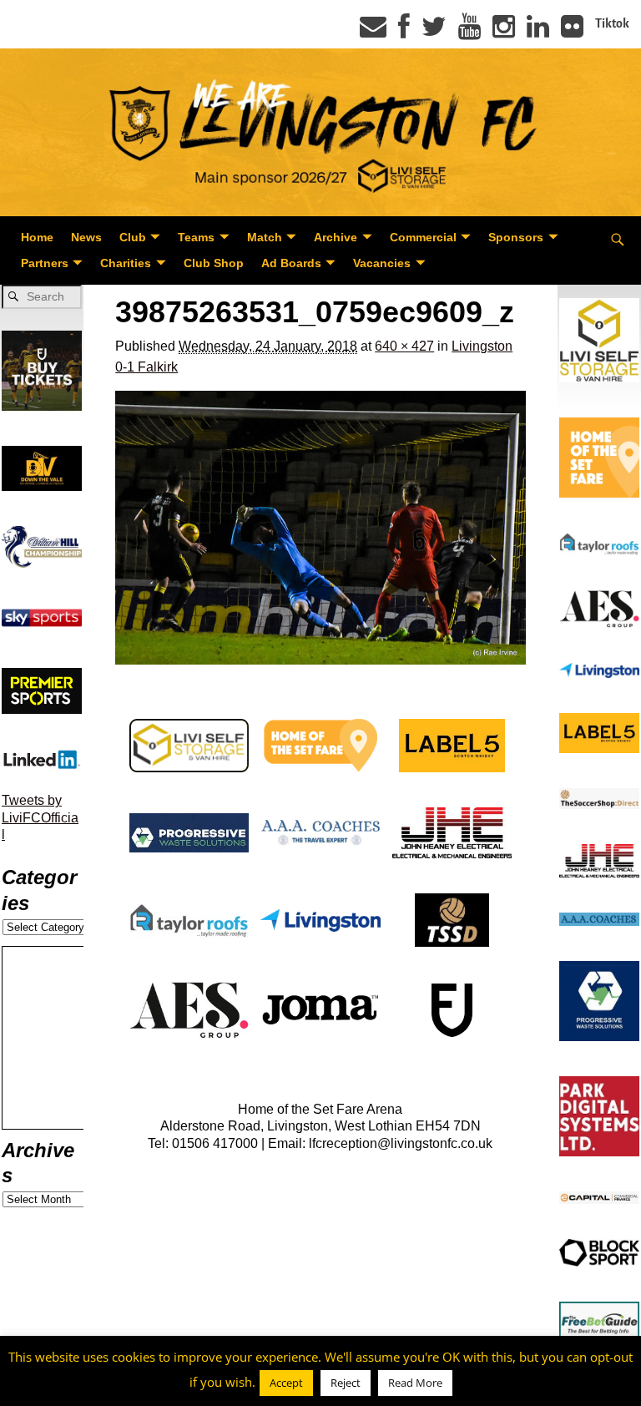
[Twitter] (434, 31)
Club (132, 237)
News (86, 237)
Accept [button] (286, 1382)
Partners (44, 263)
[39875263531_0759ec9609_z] (320, 528)
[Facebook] (404, 31)
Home (37, 237)
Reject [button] (346, 1382)
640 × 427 (404, 346)
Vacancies (382, 263)
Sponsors (515, 237)
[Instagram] (503, 31)
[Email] (373, 31)
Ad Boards (291, 263)
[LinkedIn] (538, 31)
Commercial (423, 237)
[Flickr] (572, 31)
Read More (415, 1382)
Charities (125, 263)
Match (264, 237)
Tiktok (612, 23)
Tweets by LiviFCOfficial (40, 817)
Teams (196, 237)
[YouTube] (469, 31)
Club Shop (214, 263)
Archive (335, 237)
